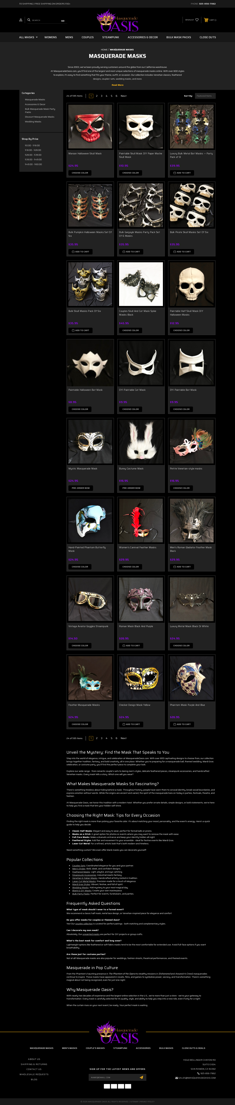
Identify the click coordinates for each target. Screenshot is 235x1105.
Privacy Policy (147, 1101)
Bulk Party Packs (81, 893)
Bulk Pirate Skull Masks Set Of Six (189, 232)
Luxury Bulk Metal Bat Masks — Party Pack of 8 (191, 155)
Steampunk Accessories (84, 875)
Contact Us (34, 1069)
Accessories (143, 1048)
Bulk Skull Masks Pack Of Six (84, 311)
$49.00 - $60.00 (33, 164)
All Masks (26, 37)
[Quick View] (107, 109)
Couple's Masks (95, 1048)
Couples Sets (78, 865)
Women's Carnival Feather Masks (137, 547)
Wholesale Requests (34, 1074)
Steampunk (110, 37)
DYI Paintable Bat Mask (183, 390)
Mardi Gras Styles (81, 884)
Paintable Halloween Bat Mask (85, 390)
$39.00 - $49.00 (33, 159)
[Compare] (107, 126)
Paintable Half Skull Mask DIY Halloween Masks (186, 313)
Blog (34, 1079)
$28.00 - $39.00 (33, 155)
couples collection (84, 923)
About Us (34, 1059)
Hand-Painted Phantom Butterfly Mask (87, 549)
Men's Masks (69, 1048)
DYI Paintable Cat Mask (132, 390)
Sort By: (188, 96)
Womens (50, 37)
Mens (69, 37)
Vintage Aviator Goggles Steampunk (88, 626)
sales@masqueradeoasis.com (197, 1078)
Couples (88, 37)
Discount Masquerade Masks (39, 117)
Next (124, 96)
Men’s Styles (78, 868)
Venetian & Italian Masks (84, 878)
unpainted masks (91, 934)
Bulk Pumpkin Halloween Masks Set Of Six (90, 234)
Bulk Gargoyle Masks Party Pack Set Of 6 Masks (139, 234)
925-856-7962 (207, 3)
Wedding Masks (33, 121)
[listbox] (205, 96)
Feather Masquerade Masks (84, 705)
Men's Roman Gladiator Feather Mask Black (191, 549)
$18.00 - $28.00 (33, 150)
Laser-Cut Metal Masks (84, 881)
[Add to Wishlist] (107, 118)
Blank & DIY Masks (81, 890)
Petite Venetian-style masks (186, 469)
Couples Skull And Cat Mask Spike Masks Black (137, 313)
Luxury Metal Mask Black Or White (189, 626)
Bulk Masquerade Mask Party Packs (40, 110)
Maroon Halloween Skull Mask (85, 153)
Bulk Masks (166, 1048)
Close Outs (208, 37)
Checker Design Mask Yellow (134, 705)
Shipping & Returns (34, 1064)
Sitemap (134, 1101)
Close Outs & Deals (193, 1048)
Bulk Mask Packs (178, 37)
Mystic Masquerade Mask (83, 469)
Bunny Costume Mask (131, 469)
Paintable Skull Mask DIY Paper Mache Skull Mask (140, 155)
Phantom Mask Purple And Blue (187, 705)
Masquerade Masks (35, 99)
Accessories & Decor (143, 37)
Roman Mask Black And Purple (136, 626)
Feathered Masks (81, 872)
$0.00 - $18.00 (32, 145)
